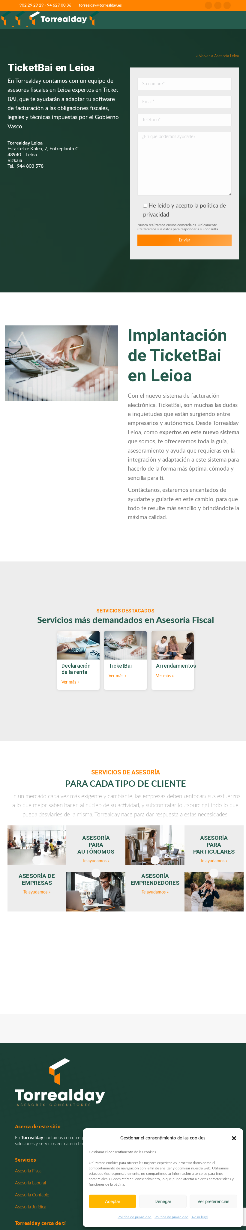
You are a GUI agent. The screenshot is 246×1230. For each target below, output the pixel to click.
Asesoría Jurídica (30, 1207)
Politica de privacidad (135, 1217)
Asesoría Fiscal (28, 1171)
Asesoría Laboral (30, 1183)
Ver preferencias (213, 1201)
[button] (234, 1138)
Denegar (162, 1201)
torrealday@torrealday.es (100, 5)
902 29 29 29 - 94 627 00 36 (45, 5)
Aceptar (112, 1201)
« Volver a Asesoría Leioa (217, 56)
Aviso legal (199, 1217)
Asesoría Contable (32, 1195)
